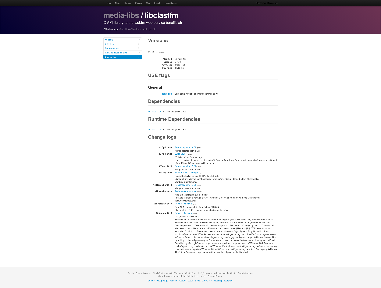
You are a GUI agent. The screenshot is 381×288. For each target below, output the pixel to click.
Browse (127, 2)
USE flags (109, 43)
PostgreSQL (162, 280)
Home (108, 2)
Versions (109, 39)
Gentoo (151, 280)
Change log (110, 56)
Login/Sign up (171, 2)
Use (148, 2)
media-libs (121, 15)
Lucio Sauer (180, 153)
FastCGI (182, 280)
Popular (138, 2)
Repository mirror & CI (185, 147)
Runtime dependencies (116, 52)
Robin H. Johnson (183, 203)
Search (157, 2)
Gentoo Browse (267, 3)
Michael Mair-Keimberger (187, 172)
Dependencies (112, 48)
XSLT (190, 280)
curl (159, 111)
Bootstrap (217, 280)
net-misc (152, 111)
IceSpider (228, 280)
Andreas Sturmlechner (185, 191)
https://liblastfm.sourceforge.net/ (140, 29)
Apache (173, 280)
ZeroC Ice (207, 280)
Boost (197, 280)
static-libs (167, 93)
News (117, 2)
